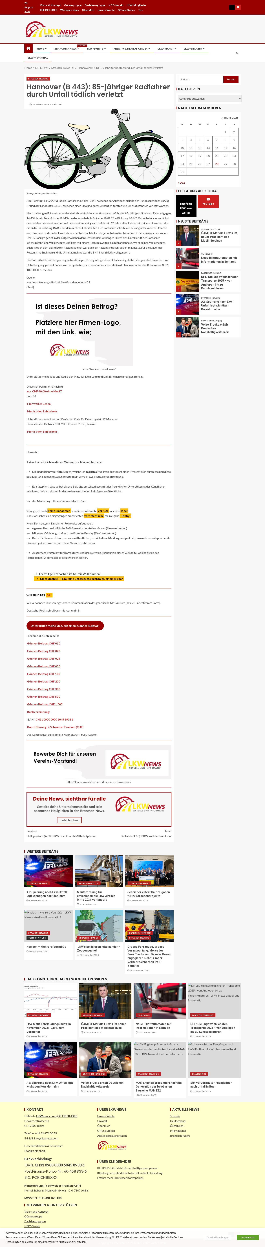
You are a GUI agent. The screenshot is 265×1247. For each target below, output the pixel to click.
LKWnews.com (46, 1116)
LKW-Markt (166, 48)
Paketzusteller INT (211, 273)
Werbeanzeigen (69, 10)
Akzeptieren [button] (247, 1237)
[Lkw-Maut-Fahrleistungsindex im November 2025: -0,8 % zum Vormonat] (50, 1001)
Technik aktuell (37, 938)
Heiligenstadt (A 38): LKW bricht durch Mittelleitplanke (61, 833)
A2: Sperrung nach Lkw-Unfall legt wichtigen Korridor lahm (217, 305)
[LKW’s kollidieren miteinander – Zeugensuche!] (99, 926)
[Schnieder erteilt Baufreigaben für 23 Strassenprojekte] (149, 871)
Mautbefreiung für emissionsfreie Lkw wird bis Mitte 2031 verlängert (96, 896)
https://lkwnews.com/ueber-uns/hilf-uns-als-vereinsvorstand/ (99, 782)
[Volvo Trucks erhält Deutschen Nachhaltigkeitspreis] (187, 327)
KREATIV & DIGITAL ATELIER (130, 48)
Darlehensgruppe (95, 5)
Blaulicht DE (199, 1074)
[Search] (237, 53)
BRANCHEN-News (66, 48)
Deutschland (178, 1120)
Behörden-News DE (38, 1015)
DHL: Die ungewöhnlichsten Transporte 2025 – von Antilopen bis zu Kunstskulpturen (212, 1027)
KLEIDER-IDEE (48, 10)
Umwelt (102, 1120)
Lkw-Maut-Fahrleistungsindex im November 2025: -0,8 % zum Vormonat (48, 1027)
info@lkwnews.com (46, 1138)
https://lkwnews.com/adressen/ (99, 369)
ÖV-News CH (207, 254)
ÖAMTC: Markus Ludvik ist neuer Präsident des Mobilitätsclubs (219, 237)
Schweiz (175, 1116)
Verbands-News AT (210, 229)
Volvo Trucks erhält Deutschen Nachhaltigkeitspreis (215, 328)
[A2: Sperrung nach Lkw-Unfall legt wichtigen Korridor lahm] (48, 871)
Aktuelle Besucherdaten (112, 1135)
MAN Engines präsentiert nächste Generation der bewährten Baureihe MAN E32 (159, 1086)
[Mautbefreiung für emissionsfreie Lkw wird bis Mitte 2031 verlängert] (99, 871)
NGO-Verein (116, 5)
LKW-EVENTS (95, 48)
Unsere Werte (106, 10)
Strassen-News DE (38, 79)
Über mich (88, 10)
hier (140, 1177)
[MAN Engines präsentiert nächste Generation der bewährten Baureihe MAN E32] (160, 1060)
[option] (208, 234)
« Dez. (181, 182)
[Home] (28, 48)
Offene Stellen (126, 10)
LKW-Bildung (193, 48)
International (178, 1130)
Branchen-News (180, 1135)
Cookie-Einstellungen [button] (217, 1237)
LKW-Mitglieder (136, 5)
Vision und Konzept (36, 1211)
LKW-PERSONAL (38, 57)
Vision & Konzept (50, 5)
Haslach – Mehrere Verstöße (46, 946)
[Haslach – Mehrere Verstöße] (48, 926)
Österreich (176, 1125)
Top (140, 10)
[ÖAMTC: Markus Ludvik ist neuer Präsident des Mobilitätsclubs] (187, 235)
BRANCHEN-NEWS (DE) (140, 933)
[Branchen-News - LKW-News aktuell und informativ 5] (98, 809)
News (40, 48)
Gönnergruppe (72, 5)
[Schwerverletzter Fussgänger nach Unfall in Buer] (214, 1060)
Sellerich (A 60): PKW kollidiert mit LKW (146, 833)
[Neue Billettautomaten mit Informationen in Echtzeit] (187, 258)
